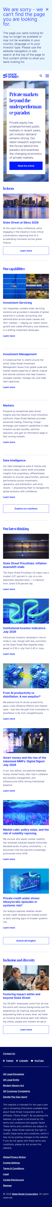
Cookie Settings (11, 1162)
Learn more (26, 250)
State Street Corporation (25, 1194)
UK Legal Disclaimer (13, 1074)
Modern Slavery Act (13, 1085)
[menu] (47, 76)
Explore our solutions (26, 508)
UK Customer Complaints (16, 1091)
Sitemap (7, 1185)
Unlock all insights (26, 940)
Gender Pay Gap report (15, 1096)
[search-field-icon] (41, 76)
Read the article (26, 165)
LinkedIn (23, 1060)
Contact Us (9, 1053)
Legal (6, 1174)
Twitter (9, 1060)
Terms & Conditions (13, 1168)
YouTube (39, 1060)
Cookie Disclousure (13, 1179)
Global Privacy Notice (14, 1157)
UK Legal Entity (11, 1079)
